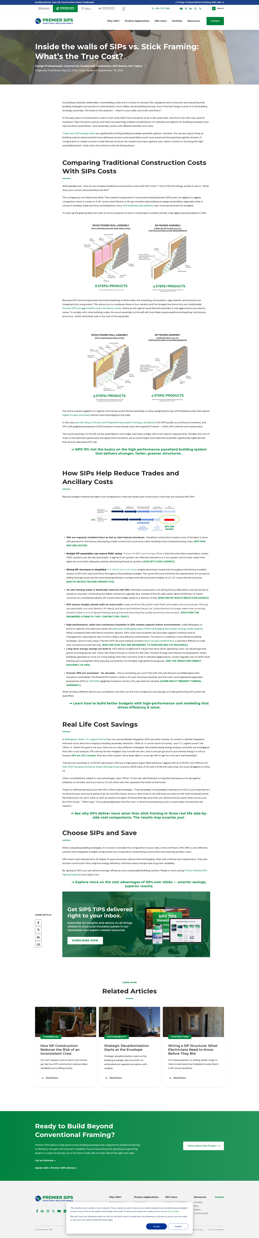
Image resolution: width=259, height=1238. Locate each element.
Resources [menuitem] (194, 21)
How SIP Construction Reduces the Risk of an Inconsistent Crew (60, 1049)
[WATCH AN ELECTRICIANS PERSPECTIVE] (90, 581)
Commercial (71, 66)
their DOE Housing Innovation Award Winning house (91, 767)
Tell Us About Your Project (202, 1146)
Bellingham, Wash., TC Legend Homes (85, 739)
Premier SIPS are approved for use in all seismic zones (91, 308)
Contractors (103, 66)
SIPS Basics (120, 66)
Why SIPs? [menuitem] (113, 21)
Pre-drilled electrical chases (122, 569)
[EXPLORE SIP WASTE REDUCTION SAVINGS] (183, 598)
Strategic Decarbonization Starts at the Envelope (126, 1048)
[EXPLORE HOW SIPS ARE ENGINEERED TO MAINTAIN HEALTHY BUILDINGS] (145, 645)
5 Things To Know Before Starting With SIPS (198, 2)
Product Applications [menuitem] (137, 21)
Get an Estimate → (45, 1160)
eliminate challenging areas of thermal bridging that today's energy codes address (158, 628)
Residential (87, 66)
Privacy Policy (173, 1211)
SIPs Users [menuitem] (161, 21)
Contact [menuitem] (219, 1197)
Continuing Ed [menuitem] (201, 1213)
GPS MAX (94, 681)
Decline (178, 1226)
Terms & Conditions (216, 1230)
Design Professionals (48, 66)
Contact (215, 21)
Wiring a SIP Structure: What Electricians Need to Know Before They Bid (192, 1049)
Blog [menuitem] (196, 1206)
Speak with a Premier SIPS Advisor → (56, 1168)
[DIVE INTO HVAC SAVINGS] (159, 561)
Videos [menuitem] (197, 1210)
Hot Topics (135, 66)
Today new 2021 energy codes (79, 133)
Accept (156, 1226)
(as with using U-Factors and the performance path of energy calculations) (115, 422)
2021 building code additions (138, 205)
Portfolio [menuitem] (177, 21)
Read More (52, 1078)
